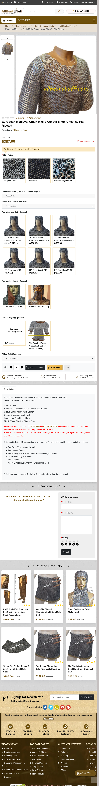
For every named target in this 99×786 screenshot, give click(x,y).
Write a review (34, 118)
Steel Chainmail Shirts (44, 26)
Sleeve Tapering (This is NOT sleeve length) (21, 191)
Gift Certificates (67, 759)
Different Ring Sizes (12, 759)
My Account (94, 748)
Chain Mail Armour (40, 756)
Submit (66, 552)
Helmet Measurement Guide (16, 770)
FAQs (63, 770)
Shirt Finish (8, 155)
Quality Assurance (12, 752)
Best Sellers (37, 770)
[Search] (59, 11)
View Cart (9, 20)
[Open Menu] (94, 20)
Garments (36, 759)
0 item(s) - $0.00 (82, 11)
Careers (7, 777)
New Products (38, 774)
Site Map (64, 756)
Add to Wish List (87, 141)
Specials (64, 767)
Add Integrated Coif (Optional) (14, 212)
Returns (64, 752)
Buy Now (55, 367)
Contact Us (65, 748)
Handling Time (10, 756)
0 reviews (20, 118)
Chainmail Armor (22, 26)
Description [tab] (9, 389)
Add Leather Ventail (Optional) (14, 281)
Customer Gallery (11, 773)
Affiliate (64, 763)
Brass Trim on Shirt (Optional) (14, 202)
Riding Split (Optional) (11, 354)
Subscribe (86, 697)
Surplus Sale (37, 767)
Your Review (67, 513)
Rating (65, 538)
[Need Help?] (67, 367)
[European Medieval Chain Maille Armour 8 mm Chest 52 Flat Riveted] (7, 48)
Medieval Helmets (40, 748)
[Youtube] (62, 707)
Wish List (93, 756)
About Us (8, 748)
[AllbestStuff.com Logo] (12, 11)
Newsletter (93, 759)
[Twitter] (50, 707)
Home (8, 26)
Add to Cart (36, 367)
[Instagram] (56, 707)
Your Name (67, 502)
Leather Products (39, 763)
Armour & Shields (39, 752)
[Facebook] (45, 707)
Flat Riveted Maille (67, 26)
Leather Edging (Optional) (13, 318)
